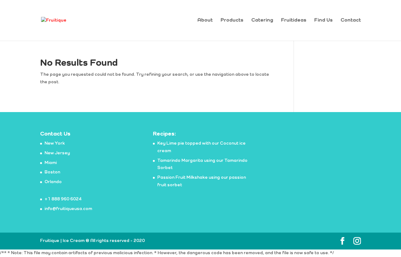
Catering (262, 20)
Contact (351, 20)
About (205, 20)
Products (232, 20)
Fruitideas (293, 20)
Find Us (323, 20)
